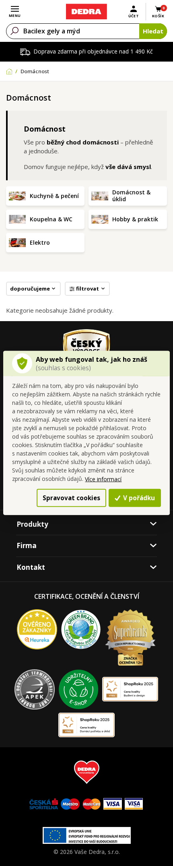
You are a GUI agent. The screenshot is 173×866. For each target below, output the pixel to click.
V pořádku (138, 498)
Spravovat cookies (71, 498)
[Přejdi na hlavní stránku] (86, 12)
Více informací (103, 479)
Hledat (153, 31)
